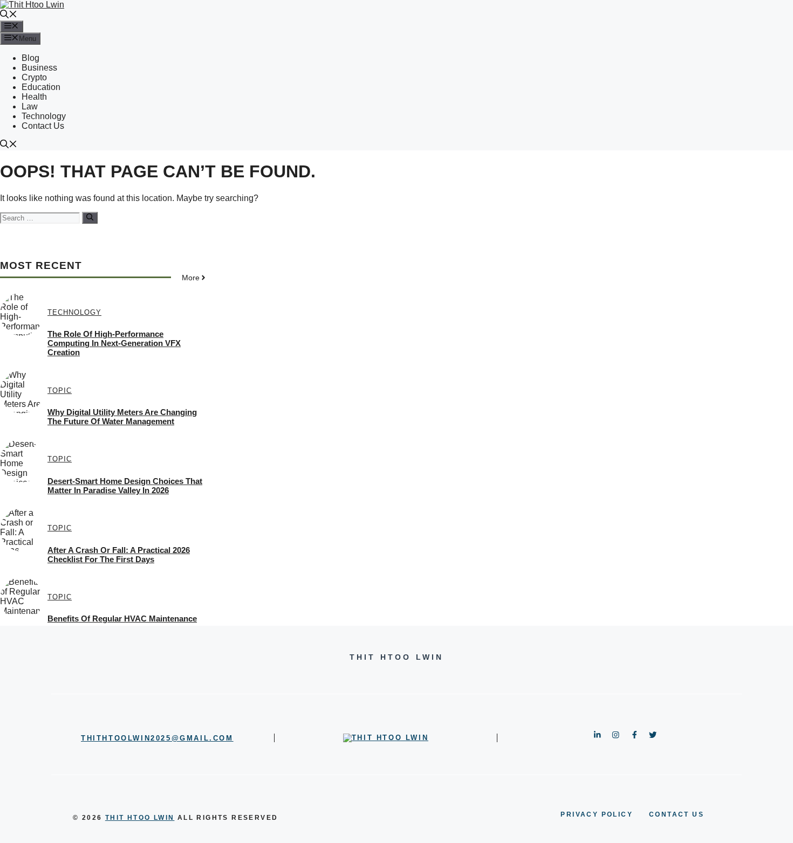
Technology (44, 116)
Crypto (34, 77)
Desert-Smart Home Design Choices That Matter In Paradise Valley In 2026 (124, 485)
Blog (30, 58)
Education (41, 87)
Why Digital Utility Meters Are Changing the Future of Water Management (122, 416)
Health (34, 96)
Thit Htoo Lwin (140, 817)
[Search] (90, 218)
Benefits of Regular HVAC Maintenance (122, 618)
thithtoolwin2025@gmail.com (157, 738)
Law (30, 106)
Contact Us (43, 125)
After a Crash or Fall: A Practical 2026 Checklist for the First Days (118, 554)
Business (39, 67)
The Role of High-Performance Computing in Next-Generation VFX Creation (114, 343)
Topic (59, 390)
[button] (8, 15)
